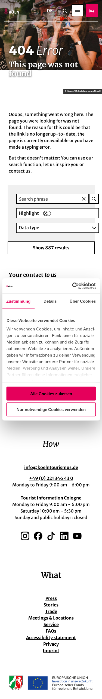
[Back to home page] (11, 11)
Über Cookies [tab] (83, 301)
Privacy (51, 644)
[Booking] (92, 10)
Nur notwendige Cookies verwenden (51, 409)
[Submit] (94, 199)
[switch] (47, 213)
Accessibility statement (51, 637)
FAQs (51, 631)
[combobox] (57, 199)
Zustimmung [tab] (18, 301)
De (50, 10)
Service (51, 624)
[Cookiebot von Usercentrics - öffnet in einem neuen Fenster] (73, 286)
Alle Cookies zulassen (51, 393)
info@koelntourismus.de (51, 467)
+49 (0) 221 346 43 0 (51, 478)
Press (51, 598)
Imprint (51, 650)
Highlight (29, 213)
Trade (51, 611)
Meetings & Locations (51, 618)
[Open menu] (78, 10)
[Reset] (83, 198)
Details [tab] (50, 301)
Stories (51, 605)
